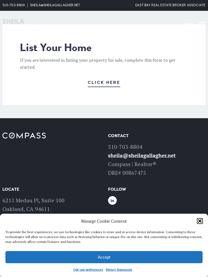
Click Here (104, 82)
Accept (104, 257)
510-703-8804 (13, 5)
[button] (200, 221)
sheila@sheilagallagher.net (55, 5)
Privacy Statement (119, 270)
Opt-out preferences (88, 270)
